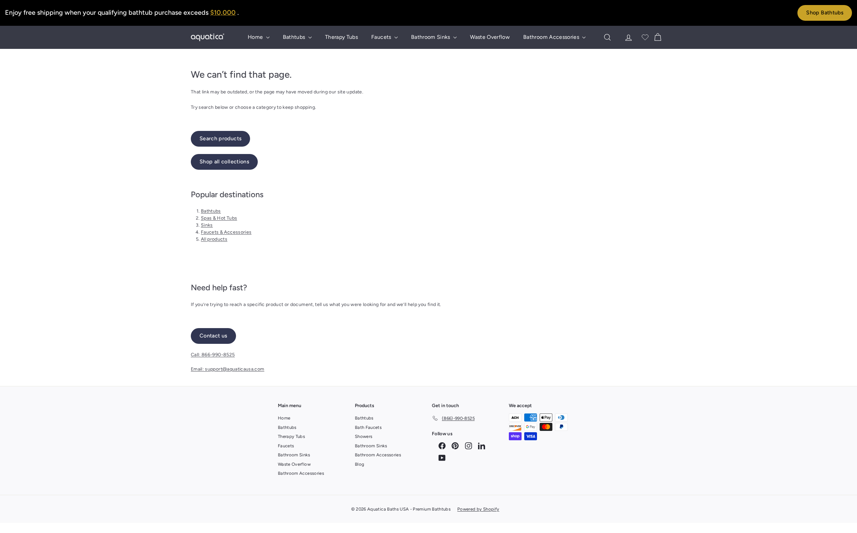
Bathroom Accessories (551, 37)
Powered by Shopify (478, 509)
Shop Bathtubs (824, 12)
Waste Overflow (490, 37)
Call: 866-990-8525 (213, 355)
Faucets (382, 37)
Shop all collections (224, 161)
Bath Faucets (368, 427)
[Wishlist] (645, 37)
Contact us (213, 335)
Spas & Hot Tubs (219, 218)
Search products (220, 138)
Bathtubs (295, 37)
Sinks (207, 225)
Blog (359, 464)
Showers (363, 436)
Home (256, 37)
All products (214, 239)
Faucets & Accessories (226, 232)
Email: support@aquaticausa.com (227, 369)
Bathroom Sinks (431, 37)
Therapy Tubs (341, 37)
